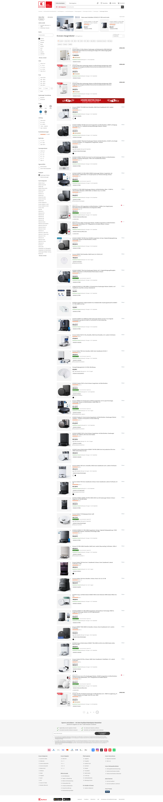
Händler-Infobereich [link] (89, 788)
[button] (60, 41)
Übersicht (64, 758)
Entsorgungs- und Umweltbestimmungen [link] (109, 799)
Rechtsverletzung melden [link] (67, 790)
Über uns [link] (109, 761)
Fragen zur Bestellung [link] (67, 778)
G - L (63, 763)
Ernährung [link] (87, 775)
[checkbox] (45, 26)
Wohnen (42, 770)
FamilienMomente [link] (88, 778)
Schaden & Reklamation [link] (67, 785)
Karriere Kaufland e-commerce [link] (113, 783)
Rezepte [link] (86, 768)
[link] (73, 3)
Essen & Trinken (43, 782)
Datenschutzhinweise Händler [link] (113, 771)
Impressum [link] (80, 799)
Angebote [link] (87, 758)
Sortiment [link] (87, 765)
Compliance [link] (86, 799)
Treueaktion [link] (87, 770)
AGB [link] (98, 799)
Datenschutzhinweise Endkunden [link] (114, 773)
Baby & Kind (42, 768)
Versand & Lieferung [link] (66, 788)
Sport (41, 778)
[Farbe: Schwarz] (75, 118)
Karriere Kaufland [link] (110, 781)
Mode (41, 773)
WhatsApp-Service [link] (88, 780)
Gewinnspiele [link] (87, 773)
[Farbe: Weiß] (73, 118)
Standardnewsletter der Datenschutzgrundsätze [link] (63, 737)
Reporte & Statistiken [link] (111, 758)
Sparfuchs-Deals (43, 758)
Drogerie (42, 775)
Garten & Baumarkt (44, 763)
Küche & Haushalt (44, 765)
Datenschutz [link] (93, 799)
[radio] (45, 63)
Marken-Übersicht (44, 785)
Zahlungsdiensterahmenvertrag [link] (113, 768)
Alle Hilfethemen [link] (65, 776)
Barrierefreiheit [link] (122, 799)
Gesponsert (121, 16)
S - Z (63, 768)
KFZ (41, 780)
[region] (91, 23)
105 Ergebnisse (78, 36)
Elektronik (42, 761)
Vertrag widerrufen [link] (66, 783)
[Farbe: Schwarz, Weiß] (73, 671)
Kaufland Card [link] (88, 763)
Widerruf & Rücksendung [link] (67, 780)
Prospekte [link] (87, 761)
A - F (63, 761)
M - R (63, 765)
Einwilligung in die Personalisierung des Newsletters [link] (63, 741)
